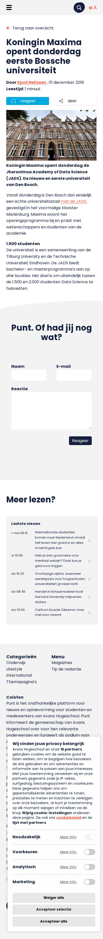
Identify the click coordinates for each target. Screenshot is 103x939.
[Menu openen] (9, 7)
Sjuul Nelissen (31, 82)
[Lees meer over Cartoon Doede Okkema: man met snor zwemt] (51, 612)
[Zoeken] (79, 7)
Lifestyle (14, 669)
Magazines (62, 662)
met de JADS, (74, 201)
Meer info (68, 837)
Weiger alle (54, 897)
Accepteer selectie (53, 909)
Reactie (19, 389)
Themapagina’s (21, 682)
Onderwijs (16, 662)
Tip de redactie (66, 669)
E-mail (63, 366)
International (19, 675)
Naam (17, 366)
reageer (28, 101)
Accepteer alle (53, 921)
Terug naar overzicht (33, 28)
